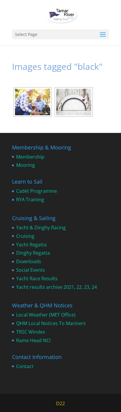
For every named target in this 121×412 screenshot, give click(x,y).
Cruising (25, 236)
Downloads (28, 261)
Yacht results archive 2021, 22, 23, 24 (56, 287)
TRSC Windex (30, 332)
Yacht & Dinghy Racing (41, 227)
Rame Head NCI (33, 340)
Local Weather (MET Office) (45, 315)
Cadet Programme (36, 191)
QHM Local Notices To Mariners (51, 323)
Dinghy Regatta (33, 253)
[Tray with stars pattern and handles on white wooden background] (73, 102)
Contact (24, 366)
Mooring (25, 165)
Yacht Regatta (31, 244)
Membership (30, 157)
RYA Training (30, 199)
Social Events (30, 270)
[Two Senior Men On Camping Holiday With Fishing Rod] (32, 102)
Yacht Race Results (37, 278)
